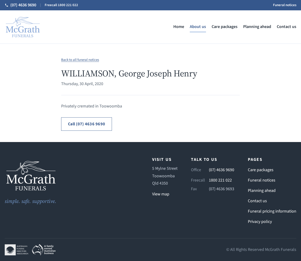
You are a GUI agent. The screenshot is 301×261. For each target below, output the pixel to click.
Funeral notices (284, 5)
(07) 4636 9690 (221, 170)
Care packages (225, 27)
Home (178, 27)
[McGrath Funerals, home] (22, 27)
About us (198, 27)
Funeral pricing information (272, 211)
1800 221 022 (220, 180)
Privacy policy (260, 222)
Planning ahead (257, 27)
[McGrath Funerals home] (72, 175)
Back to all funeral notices (80, 59)
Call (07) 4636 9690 (86, 124)
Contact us (286, 27)
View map (160, 194)
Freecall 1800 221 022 (61, 5)
